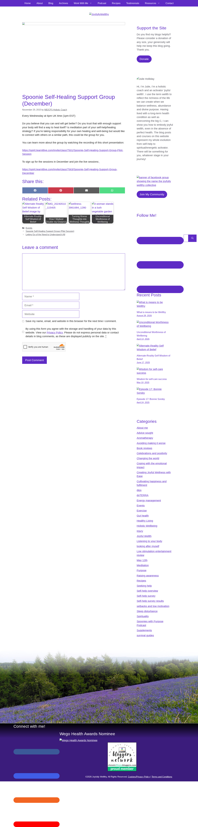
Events (29, 228)
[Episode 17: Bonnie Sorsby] (153, 392)
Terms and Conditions (162, 776)
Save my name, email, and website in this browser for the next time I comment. (71, 321)
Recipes (116, 3)
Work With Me (81, 3)
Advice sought (145, 432)
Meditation (143, 565)
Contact (170, 3)
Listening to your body (149, 541)
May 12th (142, 560)
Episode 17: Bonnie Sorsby (151, 399)
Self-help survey (146, 595)
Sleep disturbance (147, 611)
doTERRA (142, 495)
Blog (50, 3)
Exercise (142, 510)
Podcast (102, 3)
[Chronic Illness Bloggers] (122, 770)
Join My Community (152, 194)
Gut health (143, 515)
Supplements (144, 630)
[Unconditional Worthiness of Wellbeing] (153, 326)
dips (139, 490)
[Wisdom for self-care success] (153, 373)
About (40, 3)
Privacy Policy (55, 332)
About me (142, 427)
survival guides (145, 635)
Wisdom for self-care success (152, 379)
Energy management (149, 500)
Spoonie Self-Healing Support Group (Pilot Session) (50, 231)
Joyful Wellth (144, 536)
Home (27, 3)
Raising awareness (148, 575)
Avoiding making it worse (151, 443)
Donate (144, 59)
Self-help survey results (150, 601)
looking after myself (148, 546)
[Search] (192, 238)
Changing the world (148, 458)
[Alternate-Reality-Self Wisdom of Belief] (153, 349)
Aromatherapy (145, 438)
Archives (63, 3)
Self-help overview (147, 590)
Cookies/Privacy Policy (139, 776)
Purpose (141, 570)
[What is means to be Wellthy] (153, 306)
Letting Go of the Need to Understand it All (45, 234)
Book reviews (144, 448)
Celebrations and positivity (152, 453)
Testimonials (132, 3)
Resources (150, 3)
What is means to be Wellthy (151, 312)
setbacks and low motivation (153, 606)
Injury (140, 531)
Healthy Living (145, 520)
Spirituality (143, 616)
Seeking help (144, 585)
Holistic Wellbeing (147, 525)
